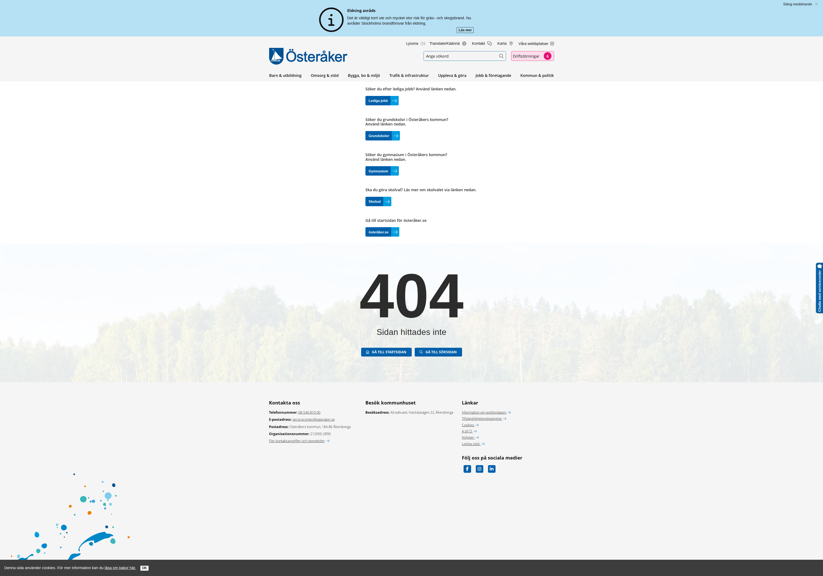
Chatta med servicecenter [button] (819, 290)
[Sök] (501, 56)
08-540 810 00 (309, 412)
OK (144, 568)
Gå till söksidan (441, 352)
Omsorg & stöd (325, 75)
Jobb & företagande (493, 75)
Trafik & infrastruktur (409, 75)
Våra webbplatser (534, 44)
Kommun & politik (537, 75)
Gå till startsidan (389, 352)
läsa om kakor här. (120, 568)
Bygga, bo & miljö (364, 75)
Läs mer (466, 30)
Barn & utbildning (285, 75)
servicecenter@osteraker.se (314, 419)
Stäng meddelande (797, 4)
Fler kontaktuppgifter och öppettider (297, 441)
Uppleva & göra (452, 75)
